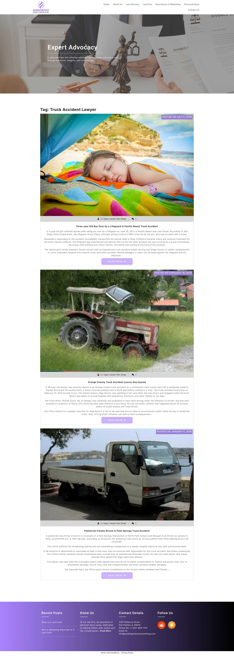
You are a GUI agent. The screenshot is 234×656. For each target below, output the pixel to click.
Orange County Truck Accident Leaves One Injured (117, 382)
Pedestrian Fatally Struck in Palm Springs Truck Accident (117, 531)
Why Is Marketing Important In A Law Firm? (58, 631)
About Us (117, 4)
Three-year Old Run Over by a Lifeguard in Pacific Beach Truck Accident (117, 226)
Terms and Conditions (110, 653)
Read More (115, 261)
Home (106, 4)
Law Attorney (132, 4)
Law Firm (147, 4)
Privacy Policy (127, 653)
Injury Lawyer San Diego (114, 219)
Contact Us (193, 10)
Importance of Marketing (168, 4)
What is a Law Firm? (52, 622)
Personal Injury (191, 4)
